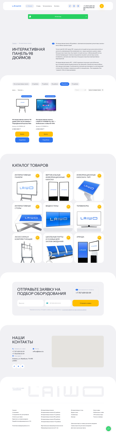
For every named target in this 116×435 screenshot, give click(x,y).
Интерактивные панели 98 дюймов (50, 419)
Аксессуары (96, 410)
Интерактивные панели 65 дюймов (50, 412)
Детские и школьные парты (78, 428)
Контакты (56, 6)
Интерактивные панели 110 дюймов (51, 421)
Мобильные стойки (98, 412)
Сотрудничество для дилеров (20, 414)
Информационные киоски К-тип (49, 428)
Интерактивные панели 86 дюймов (50, 417)
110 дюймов (75, 84)
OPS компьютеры (98, 414)
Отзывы (38, 6)
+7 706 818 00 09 (18, 354)
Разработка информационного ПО (21, 421)
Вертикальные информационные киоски (52, 425)
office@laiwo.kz (38, 351)
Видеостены (74, 412)
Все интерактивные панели (21, 84)
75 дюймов (45, 84)
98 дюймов (64, 84)
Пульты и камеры (98, 417)
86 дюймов (55, 84)
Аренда (73, 417)
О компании (15, 412)
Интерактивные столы (77, 410)
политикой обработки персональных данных (74, 309)
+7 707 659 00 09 (83, 293)
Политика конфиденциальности (21, 425)
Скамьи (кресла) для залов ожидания (81, 425)
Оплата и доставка (17, 417)
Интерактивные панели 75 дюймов (50, 414)
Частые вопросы (47, 6)
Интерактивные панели (47, 410)
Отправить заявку (85, 303)
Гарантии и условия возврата (20, 419)
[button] (29, 6)
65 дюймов (35, 84)
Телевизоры (74, 414)
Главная (14, 43)
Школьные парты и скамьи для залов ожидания (84, 423)
